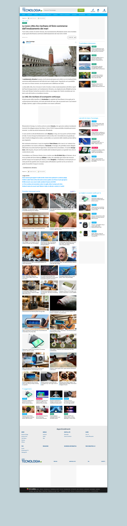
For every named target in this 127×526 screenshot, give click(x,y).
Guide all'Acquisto (90, 436)
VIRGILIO (41, 489)
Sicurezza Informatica (70, 446)
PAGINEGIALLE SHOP (54, 489)
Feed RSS (55, 461)
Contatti (103, 461)
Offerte (23, 442)
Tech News (23, 438)
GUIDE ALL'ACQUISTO (65, 14)
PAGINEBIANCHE (67, 489)
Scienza (23, 440)
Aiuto (58, 491)
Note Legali (36, 491)
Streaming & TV (25, 450)
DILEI (78, 489)
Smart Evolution (67, 436)
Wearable (66, 434)
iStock (24, 75)
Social (22, 448)
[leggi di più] (75, 42)
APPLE (36, 14)
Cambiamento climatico (30, 167)
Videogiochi (24, 452)
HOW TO (55, 14)
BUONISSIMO (92, 489)
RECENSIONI (82, 14)
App (44, 438)
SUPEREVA (98, 489)
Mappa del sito (72, 461)
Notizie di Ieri (24, 436)
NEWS (23, 14)
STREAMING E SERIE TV (45, 14)
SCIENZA (26, 20)
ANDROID (29, 14)
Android (44, 434)
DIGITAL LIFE (39, 398)
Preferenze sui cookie (52, 491)
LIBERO (37, 489)
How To (87, 434)
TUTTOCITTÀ (73, 489)
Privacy (40, 491)
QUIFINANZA (86, 489)
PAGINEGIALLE (47, 489)
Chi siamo (31, 491)
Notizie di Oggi (24, 434)
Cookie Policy (45, 491)
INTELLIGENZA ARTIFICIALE (56, 398)
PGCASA (61, 489)
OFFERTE (74, 14)
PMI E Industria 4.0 (90, 446)
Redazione (45, 446)
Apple (44, 436)
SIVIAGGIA (81, 489)
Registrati (93, 11)
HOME (23, 20)
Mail (98, 11)
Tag (88, 461)
